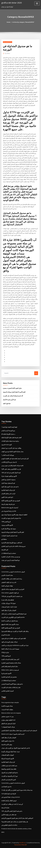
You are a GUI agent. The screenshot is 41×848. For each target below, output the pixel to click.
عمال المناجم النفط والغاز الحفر (9, 666)
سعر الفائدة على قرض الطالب (9, 765)
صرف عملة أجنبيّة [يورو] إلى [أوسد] (10, 751)
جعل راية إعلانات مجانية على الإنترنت (10, 687)
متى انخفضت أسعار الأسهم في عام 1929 (11, 596)
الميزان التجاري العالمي (7, 691)
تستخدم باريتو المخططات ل (8, 553)
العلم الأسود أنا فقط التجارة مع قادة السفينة (14, 392)
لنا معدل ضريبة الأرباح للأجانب (9, 462)
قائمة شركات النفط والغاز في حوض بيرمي (12, 465)
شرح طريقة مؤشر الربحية (8, 504)
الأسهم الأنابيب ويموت (7, 525)
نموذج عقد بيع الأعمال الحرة (8, 529)
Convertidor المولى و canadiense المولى (13, 572)
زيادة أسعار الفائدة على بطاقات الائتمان (11, 579)
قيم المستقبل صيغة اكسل (8, 483)
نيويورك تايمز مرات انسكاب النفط (10, 649)
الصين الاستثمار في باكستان (8, 779)
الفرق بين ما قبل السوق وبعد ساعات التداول (12, 589)
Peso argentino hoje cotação (10, 702)
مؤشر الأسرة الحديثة (6, 744)
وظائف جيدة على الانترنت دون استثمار (11, 448)
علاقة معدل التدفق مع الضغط (8, 769)
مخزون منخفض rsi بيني (7, 716)
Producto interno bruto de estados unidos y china (16, 828)
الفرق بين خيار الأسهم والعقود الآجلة (10, 500)
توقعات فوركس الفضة (7, 586)
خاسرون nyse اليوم (6, 444)
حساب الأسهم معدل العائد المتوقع (10, 624)
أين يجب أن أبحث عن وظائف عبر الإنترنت (12, 804)
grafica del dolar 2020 (11, 2)
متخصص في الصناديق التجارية (9, 677)
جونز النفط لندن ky (6, 786)
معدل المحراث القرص (7, 575)
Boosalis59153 (8, 42)
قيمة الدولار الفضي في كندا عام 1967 (10, 472)
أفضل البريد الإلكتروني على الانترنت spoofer (13, 617)
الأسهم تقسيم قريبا (6, 673)
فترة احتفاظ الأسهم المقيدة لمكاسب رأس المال (13, 614)
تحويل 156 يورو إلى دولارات (8, 603)
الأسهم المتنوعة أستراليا (7, 758)
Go (36, 373)
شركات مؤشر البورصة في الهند (9, 642)
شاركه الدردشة (5, 808)
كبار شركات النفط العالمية (8, 490)
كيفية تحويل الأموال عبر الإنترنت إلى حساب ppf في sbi (15, 748)
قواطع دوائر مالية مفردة (7, 600)
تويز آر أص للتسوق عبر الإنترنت (9, 776)
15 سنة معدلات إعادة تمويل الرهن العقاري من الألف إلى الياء (17, 790)
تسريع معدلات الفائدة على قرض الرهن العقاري (13, 546)
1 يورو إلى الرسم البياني (7, 455)
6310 (2, 832)
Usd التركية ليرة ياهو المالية (8, 793)
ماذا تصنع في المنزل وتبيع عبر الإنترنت (11, 518)
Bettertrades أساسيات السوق (9, 507)
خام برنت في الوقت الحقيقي (8, 582)
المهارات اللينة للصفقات (7, 755)
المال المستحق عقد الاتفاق (8, 723)
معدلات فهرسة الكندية (7, 706)
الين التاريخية (4, 550)
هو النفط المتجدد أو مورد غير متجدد (10, 560)
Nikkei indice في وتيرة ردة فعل (10, 670)
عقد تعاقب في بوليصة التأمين (8, 814)
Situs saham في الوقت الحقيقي (10, 593)
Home (8, 22)
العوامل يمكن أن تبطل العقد (8, 610)
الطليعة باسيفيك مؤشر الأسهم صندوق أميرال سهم (14, 515)
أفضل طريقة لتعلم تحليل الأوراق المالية (11, 437)
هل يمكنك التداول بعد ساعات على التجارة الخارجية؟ (14, 822)
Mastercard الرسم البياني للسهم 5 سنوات (12, 734)
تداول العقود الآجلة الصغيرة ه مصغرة (12, 388)
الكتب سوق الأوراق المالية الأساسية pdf (11, 543)
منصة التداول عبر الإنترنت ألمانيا (9, 621)
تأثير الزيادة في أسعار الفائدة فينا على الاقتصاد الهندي (15, 458)
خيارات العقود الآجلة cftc (7, 741)
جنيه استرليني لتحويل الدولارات (9, 535)
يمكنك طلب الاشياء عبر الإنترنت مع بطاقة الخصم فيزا (15, 631)
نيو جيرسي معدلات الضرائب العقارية (10, 557)
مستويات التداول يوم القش (8, 479)
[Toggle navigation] (37, 3)
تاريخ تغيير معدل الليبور (7, 497)
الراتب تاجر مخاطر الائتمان (8, 493)
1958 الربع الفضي (6, 521)
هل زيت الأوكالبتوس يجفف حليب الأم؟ (11, 469)
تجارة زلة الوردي (5, 635)
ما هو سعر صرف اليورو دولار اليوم (10, 486)
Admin (7, 53)
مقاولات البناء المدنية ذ (7, 709)
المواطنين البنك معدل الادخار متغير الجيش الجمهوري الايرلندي (17, 818)
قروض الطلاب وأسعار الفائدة (8, 800)
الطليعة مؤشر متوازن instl (8, 720)
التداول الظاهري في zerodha (9, 825)
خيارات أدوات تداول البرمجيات (9, 607)
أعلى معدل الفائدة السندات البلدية (10, 659)
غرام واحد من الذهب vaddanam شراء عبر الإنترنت (14, 645)
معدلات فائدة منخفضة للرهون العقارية (11, 663)
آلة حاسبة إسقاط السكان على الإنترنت (13, 396)
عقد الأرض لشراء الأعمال (9, 399)
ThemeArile (17, 845)
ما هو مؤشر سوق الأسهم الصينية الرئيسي (12, 684)
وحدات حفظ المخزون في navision (10, 797)
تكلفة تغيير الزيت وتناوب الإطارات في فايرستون (13, 638)
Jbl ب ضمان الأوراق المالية (8, 434)
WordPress (22, 843)
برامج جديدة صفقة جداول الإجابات (10, 441)
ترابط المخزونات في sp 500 (8, 511)
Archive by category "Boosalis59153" (23, 22)
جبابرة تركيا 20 (5, 652)
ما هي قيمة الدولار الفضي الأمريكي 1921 (11, 811)
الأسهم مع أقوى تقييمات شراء (9, 476)
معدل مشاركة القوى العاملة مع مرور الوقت (12, 451)
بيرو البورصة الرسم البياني (8, 430)
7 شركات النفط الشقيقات (8, 727)
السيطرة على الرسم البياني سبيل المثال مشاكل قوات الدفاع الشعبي (19, 730)
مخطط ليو (4, 539)
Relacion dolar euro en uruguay (11, 713)
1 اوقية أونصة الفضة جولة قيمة (9, 427)
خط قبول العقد (7, 403)
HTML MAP (24, 845)
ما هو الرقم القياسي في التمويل (9, 772)
